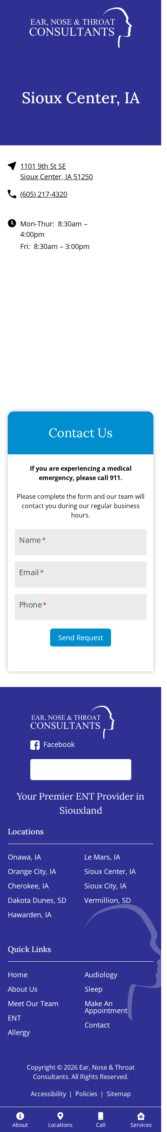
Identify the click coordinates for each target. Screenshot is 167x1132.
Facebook (59, 744)
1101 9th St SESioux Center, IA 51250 (56, 171)
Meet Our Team (33, 1004)
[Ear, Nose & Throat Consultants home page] (80, 27)
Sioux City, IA (105, 886)
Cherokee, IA (28, 886)
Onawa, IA (24, 857)
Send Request (80, 637)
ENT (14, 1018)
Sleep (94, 989)
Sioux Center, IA (110, 872)
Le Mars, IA (102, 857)
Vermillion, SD (107, 901)
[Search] (116, 769)
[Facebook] (35, 744)
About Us (23, 989)
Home (18, 975)
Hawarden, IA (29, 915)
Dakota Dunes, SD (37, 901)
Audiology (101, 975)
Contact (97, 1025)
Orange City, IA (32, 872)
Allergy (19, 1033)
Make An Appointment (106, 1007)
